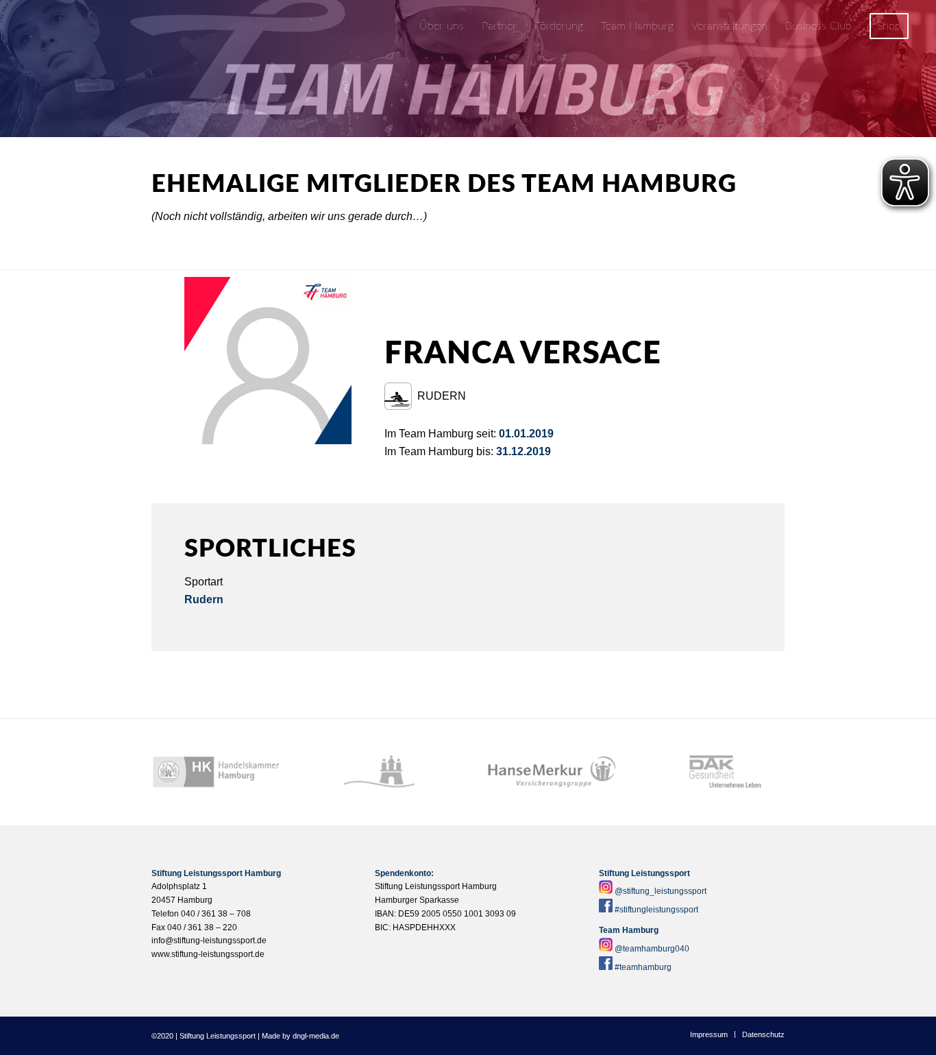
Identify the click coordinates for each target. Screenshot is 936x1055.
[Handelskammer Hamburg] (216, 772)
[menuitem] (441, 26)
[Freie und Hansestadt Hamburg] (384, 772)
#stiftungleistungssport (656, 909)
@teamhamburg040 (652, 949)
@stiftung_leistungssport (660, 891)
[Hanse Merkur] (552, 772)
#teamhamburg (643, 967)
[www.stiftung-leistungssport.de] (98, 26)
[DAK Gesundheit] (720, 772)
